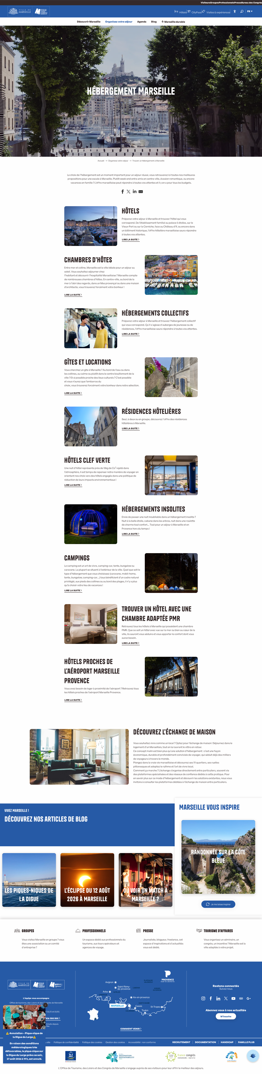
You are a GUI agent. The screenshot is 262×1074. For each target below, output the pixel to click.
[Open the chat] (253, 1056)
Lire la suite (130, 239)
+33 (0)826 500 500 (48, 1018)
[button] (242, 11)
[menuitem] (29, 11)
